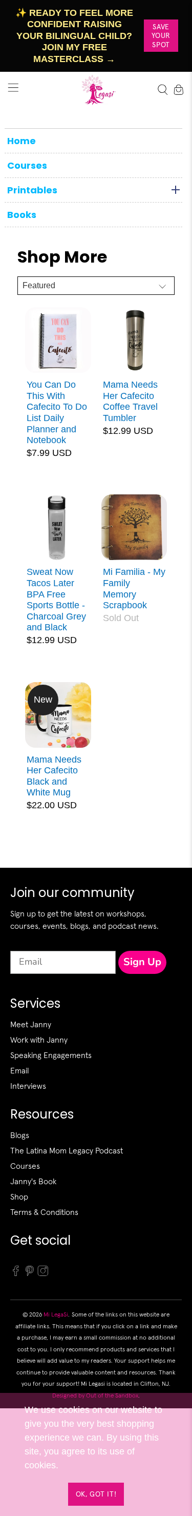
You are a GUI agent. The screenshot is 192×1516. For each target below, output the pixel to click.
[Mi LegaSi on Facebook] (16, 1273)
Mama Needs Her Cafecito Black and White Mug (54, 776)
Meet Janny (30, 1024)
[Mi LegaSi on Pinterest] (29, 1273)
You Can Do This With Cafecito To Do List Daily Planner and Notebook (57, 412)
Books (21, 214)
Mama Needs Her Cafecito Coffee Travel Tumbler (130, 401)
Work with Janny (39, 1039)
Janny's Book (33, 1181)
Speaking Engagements (51, 1055)
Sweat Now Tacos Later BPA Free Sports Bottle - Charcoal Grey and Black (56, 599)
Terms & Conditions (44, 1212)
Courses (27, 165)
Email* (24, 941)
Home (21, 140)
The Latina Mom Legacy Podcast (66, 1150)
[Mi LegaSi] (96, 89)
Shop (19, 1196)
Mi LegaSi (56, 1314)
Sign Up (142, 962)
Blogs (19, 1135)
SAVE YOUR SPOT (161, 35)
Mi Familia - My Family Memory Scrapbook (134, 588)
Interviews (28, 1086)
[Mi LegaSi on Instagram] (43, 1273)
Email (19, 1070)
